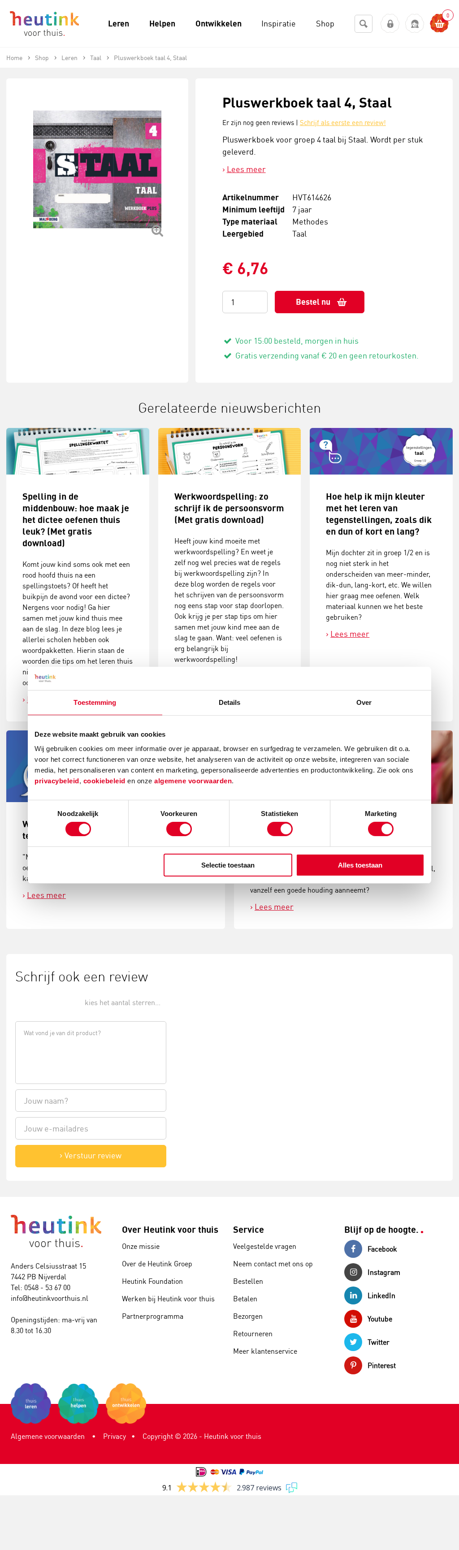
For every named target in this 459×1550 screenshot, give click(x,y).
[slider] (45, 1001)
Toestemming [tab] (95, 702)
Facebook (382, 1248)
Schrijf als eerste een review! (343, 122)
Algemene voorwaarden (48, 1436)
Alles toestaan (360, 865)
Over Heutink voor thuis (170, 1229)
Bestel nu (313, 302)
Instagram (384, 1272)
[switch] (179, 829)
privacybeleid (57, 780)
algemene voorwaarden (193, 780)
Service (248, 1229)
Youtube (380, 1318)
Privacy (114, 1436)
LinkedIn (381, 1295)
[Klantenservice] (414, 23)
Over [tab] (364, 702)
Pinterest (382, 1365)
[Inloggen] (390, 23)
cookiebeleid (105, 780)
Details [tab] (230, 702)
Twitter (379, 1342)
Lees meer (246, 169)
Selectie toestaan (228, 865)
